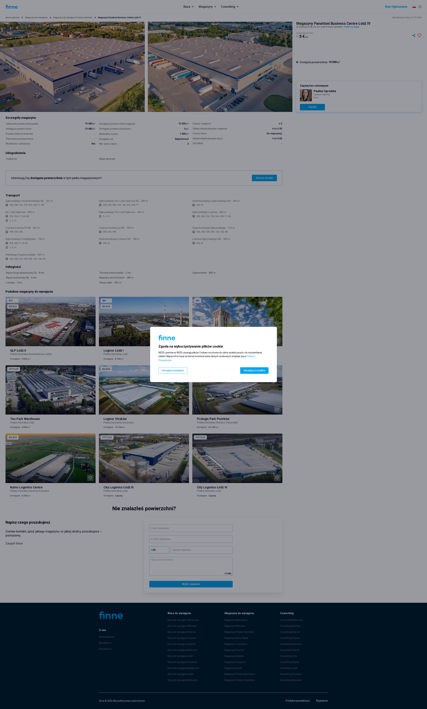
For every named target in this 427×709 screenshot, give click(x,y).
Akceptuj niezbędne (173, 370)
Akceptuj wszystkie (254, 370)
